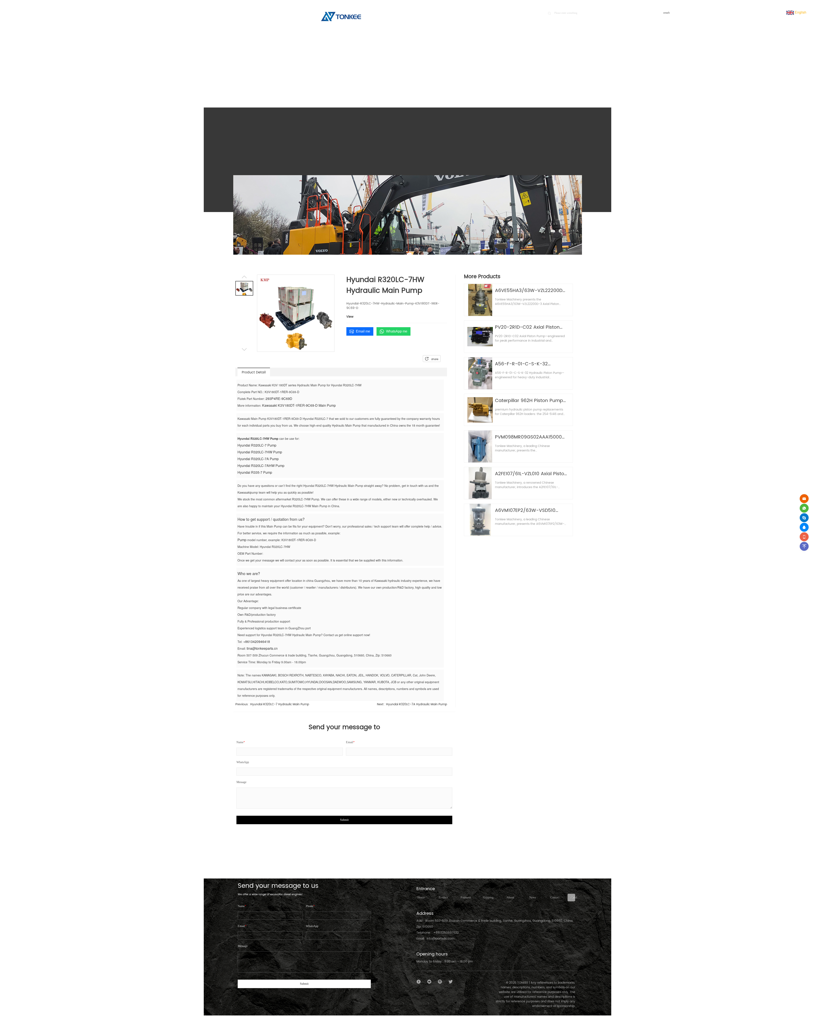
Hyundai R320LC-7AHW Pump (260, 465)
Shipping (488, 897)
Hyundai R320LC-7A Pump (258, 458)
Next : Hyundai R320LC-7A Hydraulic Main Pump (412, 704)
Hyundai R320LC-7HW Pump (259, 452)
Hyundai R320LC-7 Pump (256, 445)
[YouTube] (429, 982)
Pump (241, 539)
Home (539, 79)
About (510, 897)
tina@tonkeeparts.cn (262, 648)
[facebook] (419, 982)
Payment (466, 897)
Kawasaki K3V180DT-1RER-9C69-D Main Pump (299, 405)
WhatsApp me (396, 331)
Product (554, 79)
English (800, 12)
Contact (554, 897)
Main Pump (569, 79)
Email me (363, 331)
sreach (666, 12)
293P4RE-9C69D (279, 398)
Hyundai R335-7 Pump (254, 472)
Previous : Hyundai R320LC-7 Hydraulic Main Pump (272, 704)
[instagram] (440, 982)
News (532, 897)
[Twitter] (450, 982)
